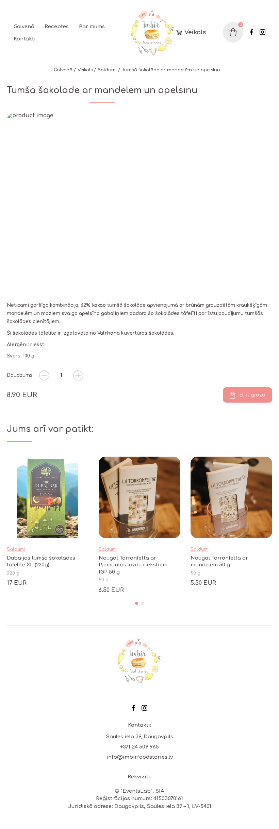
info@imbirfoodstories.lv (139, 757)
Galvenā (24, 27)
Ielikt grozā (251, 395)
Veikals (195, 33)
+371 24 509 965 (139, 747)
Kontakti (25, 39)
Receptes (57, 27)
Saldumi (107, 70)
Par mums (92, 27)
